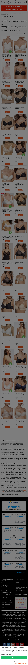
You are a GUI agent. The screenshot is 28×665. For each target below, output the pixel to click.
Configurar (14, 661)
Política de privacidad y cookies (20, 663)
